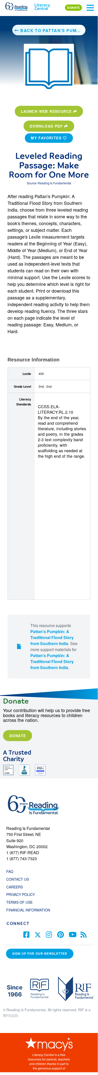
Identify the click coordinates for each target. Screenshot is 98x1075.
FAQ (9, 871)
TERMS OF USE (22, 902)
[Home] (19, 6)
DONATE (73, 8)
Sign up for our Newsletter (39, 953)
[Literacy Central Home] (42, 6)
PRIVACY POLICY (20, 894)
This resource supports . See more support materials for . (53, 646)
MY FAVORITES (47, 137)
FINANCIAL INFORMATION (28, 909)
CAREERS (14, 886)
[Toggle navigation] (90, 7)
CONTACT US (19, 879)
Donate (17, 735)
